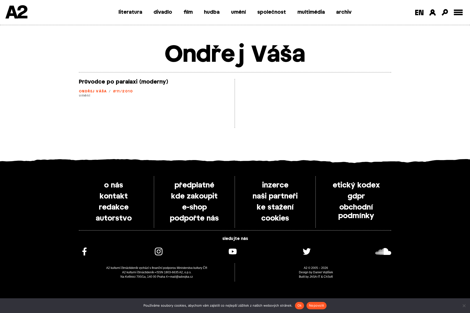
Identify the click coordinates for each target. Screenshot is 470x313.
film (188, 12)
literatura (130, 12)
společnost (271, 12)
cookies (275, 218)
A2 (16, 13)
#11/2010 (123, 91)
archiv (344, 12)
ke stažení (275, 207)
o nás (113, 185)
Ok (299, 305)
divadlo (162, 12)
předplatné (194, 185)
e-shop (194, 207)
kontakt (114, 196)
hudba (212, 12)
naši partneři (275, 196)
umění (238, 12)
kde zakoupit (194, 196)
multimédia (311, 12)
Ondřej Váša (93, 91)
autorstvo (114, 218)
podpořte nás (194, 218)
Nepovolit (316, 305)
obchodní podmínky (356, 212)
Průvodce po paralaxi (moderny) (123, 81)
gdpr (356, 196)
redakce (114, 207)
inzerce (275, 185)
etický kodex (356, 185)
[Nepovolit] (463, 305)
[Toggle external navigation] (458, 12)
